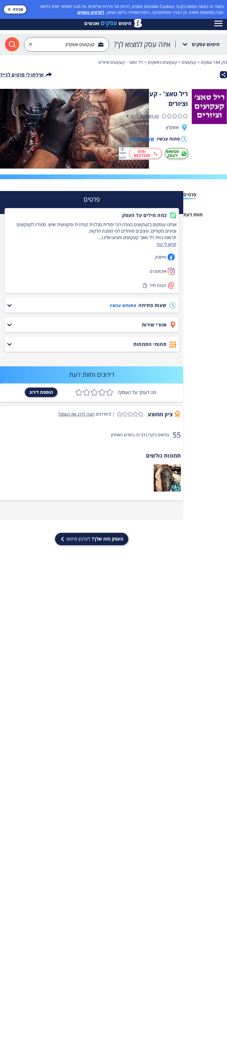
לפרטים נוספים (90, 12)
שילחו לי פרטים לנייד (22, 74)
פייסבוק (160, 257)
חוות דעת (193, 214)
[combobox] (66, 44)
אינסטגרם (158, 271)
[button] (91, 215)
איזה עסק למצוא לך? (142, 44)
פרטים (189, 194)
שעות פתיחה (141, 139)
